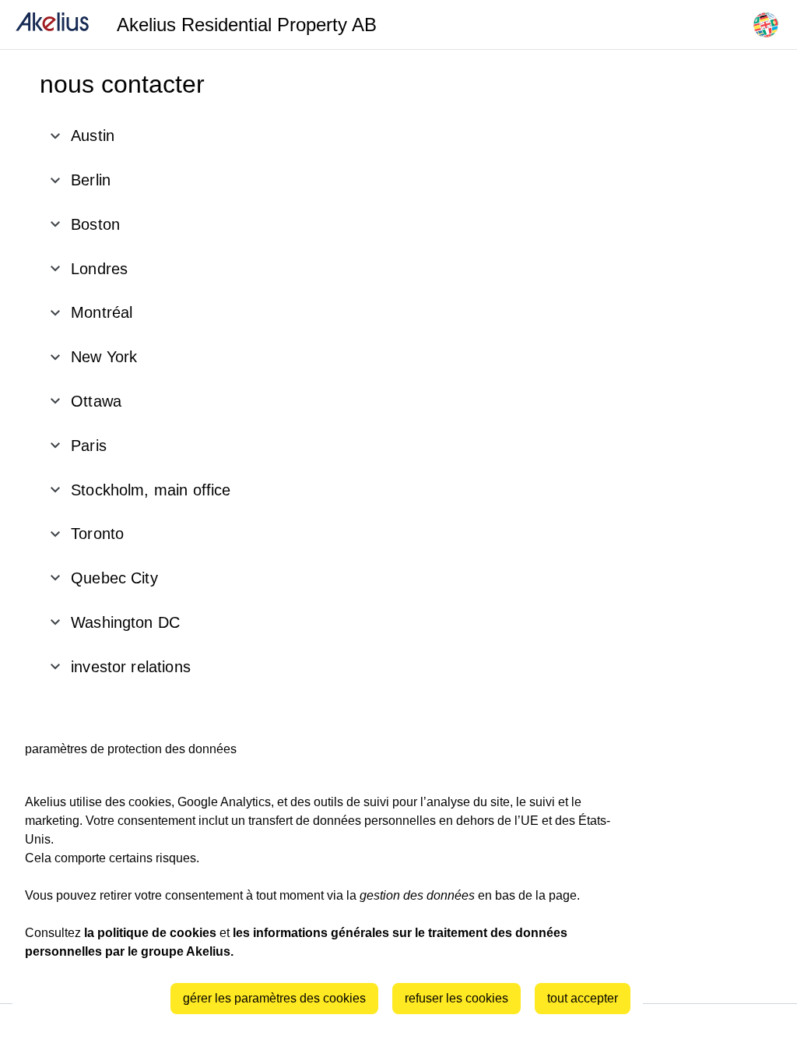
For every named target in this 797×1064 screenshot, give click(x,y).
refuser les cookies (456, 998)
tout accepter (582, 998)
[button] (203, 136)
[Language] (766, 25)
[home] (52, 24)
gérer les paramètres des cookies (274, 998)
